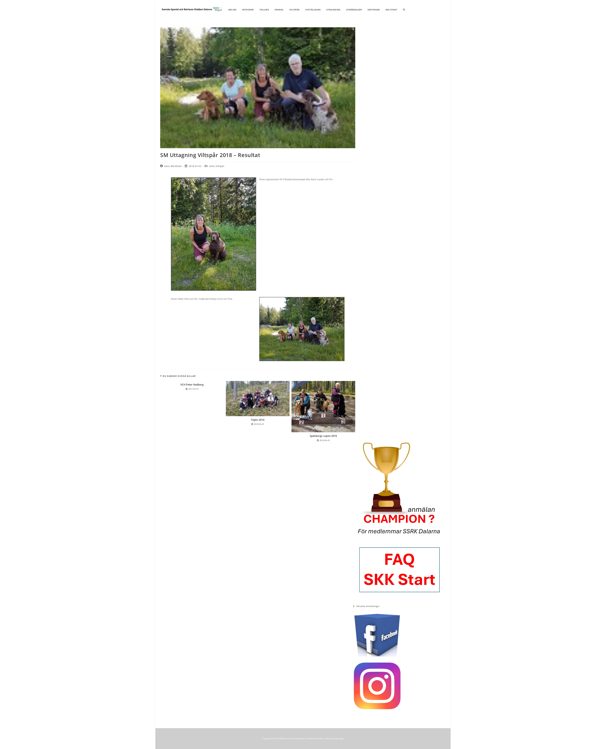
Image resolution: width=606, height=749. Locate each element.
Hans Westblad (172, 166)
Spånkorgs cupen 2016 (323, 436)
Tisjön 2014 (257, 420)
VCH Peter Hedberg (192, 384)
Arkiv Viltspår (216, 166)
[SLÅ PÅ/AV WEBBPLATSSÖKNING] (404, 9)
